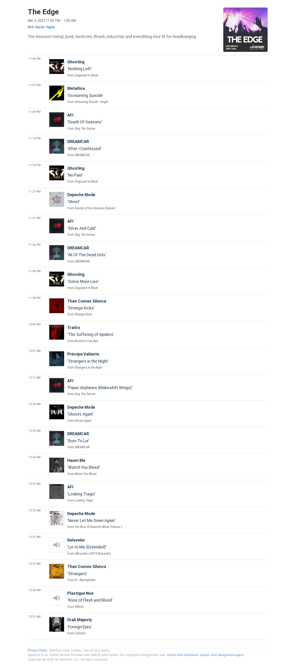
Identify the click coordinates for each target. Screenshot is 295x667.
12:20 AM (35, 430)
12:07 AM (35, 350)
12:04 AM (35, 324)
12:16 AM (35, 404)
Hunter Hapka (45, 27)
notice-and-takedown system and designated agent (205, 655)
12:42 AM (35, 563)
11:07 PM (35, 85)
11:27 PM (35, 191)
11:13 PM (35, 138)
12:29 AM (35, 483)
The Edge (43, 11)
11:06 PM (35, 58)
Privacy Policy (37, 650)
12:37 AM (35, 537)
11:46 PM (35, 244)
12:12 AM (35, 377)
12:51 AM (35, 616)
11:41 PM (35, 218)
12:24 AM (35, 457)
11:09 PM (35, 112)
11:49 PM (35, 271)
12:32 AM (35, 510)
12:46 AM (35, 590)
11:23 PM (35, 165)
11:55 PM (35, 298)
